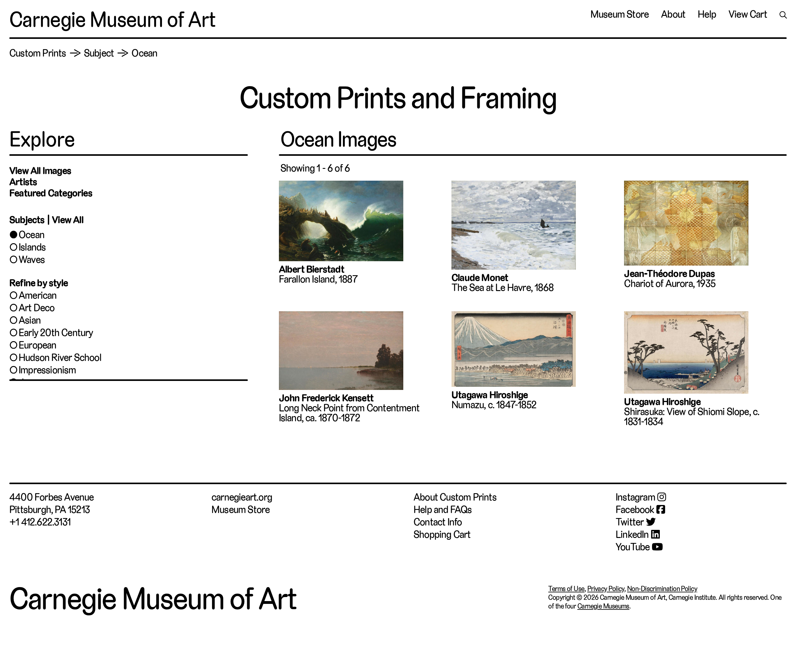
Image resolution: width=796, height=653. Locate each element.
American (38, 295)
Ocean (31, 235)
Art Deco (37, 308)
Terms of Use (566, 588)
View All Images (40, 170)
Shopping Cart (442, 534)
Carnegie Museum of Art (112, 20)
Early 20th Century (56, 333)
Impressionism (47, 370)
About (673, 14)
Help (707, 14)
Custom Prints (37, 53)
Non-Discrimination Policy (662, 588)
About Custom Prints (455, 497)
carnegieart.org (241, 497)
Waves (32, 259)
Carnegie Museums (603, 606)
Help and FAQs (443, 509)
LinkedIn (632, 534)
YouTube (633, 547)
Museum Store (619, 14)
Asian (30, 320)
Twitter (630, 522)
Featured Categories (50, 193)
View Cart (748, 14)
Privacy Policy (605, 588)
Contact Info (438, 522)
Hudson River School (60, 357)
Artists (23, 182)
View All (67, 220)
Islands (32, 247)
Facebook (635, 509)
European (38, 345)
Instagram (635, 497)
